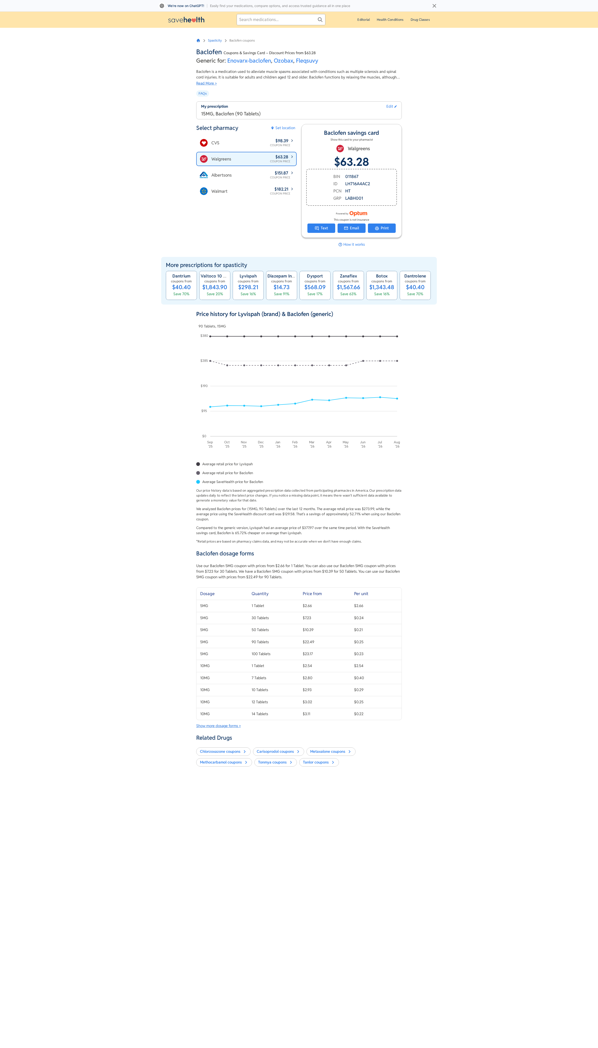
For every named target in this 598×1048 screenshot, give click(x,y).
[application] (299, 392)
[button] (391, 106)
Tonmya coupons (272, 762)
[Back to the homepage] (186, 19)
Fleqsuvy (307, 60)
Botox (382, 276)
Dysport (315, 276)
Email (354, 228)
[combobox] (281, 19)
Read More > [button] (206, 83)
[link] (181, 285)
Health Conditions (390, 20)
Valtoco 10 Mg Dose (220, 276)
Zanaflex (348, 276)
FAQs (203, 93)
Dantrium (181, 276)
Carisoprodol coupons (275, 751)
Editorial (363, 20)
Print (385, 228)
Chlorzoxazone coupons (220, 751)
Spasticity (215, 40)
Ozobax (283, 60)
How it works (354, 244)
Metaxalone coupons (327, 751)
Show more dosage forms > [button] (218, 725)
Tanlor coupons (316, 762)
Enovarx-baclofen (249, 60)
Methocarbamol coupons (221, 762)
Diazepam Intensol (285, 276)
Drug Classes (420, 20)
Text (324, 228)
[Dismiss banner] (434, 6)
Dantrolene (415, 276)
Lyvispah (248, 276)
